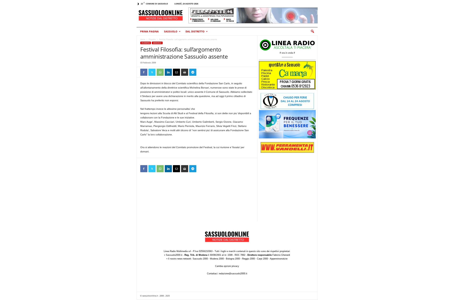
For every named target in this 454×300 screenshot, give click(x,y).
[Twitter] (152, 72)
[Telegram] (192, 72)
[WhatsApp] (160, 72)
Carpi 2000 (262, 258)
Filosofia (152, 39)
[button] (312, 31)
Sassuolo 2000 (200, 258)
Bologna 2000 (233, 258)
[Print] (184, 72)
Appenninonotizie (278, 258)
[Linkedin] (168, 72)
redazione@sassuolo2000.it (233, 273)
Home (142, 39)
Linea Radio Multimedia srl (177, 251)
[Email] (176, 72)
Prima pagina (149, 31)
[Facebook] (143, 72)
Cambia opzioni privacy (227, 266)
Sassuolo (170, 31)
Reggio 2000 (248, 258)
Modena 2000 (217, 258)
